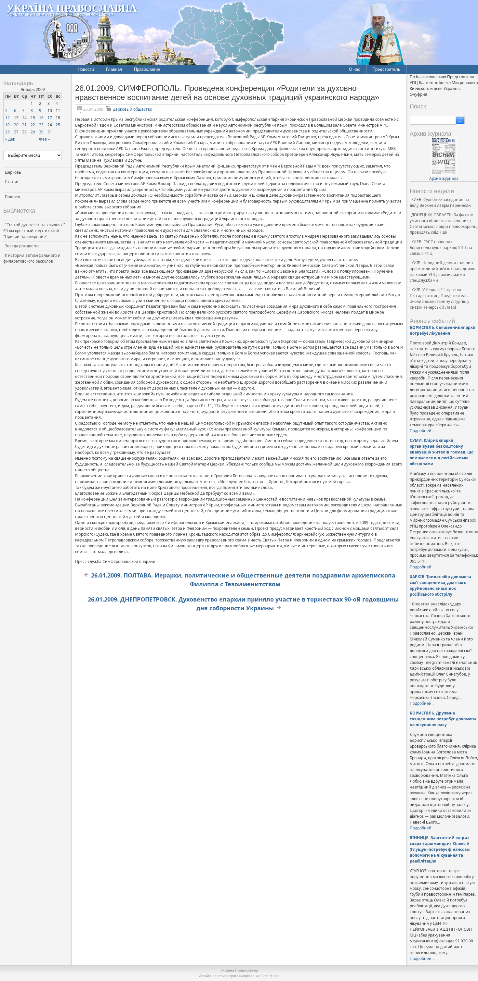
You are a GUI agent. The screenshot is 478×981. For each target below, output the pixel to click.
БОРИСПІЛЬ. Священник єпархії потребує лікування (442, 330)
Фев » (44, 139)
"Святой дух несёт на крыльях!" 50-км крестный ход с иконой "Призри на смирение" (34, 230)
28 (24, 132)
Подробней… (422, 430)
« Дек (10, 139)
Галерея (12, 197)
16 (41, 117)
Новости (86, 69)
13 (16, 117)
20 (16, 125)
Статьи (12, 181)
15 (33, 117)
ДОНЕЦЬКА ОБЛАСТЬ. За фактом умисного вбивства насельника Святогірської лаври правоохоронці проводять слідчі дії (444, 223)
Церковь (13, 172)
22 (33, 125)
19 (7, 125)
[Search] (460, 120)
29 (33, 132)
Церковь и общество (132, 109)
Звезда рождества (22, 246)
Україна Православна (72, 7)
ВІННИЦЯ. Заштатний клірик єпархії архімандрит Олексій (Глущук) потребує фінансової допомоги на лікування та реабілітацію (440, 849)
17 (49, 117)
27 (16, 132)
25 (58, 125)
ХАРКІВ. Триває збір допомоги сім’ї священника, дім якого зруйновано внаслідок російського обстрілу (440, 585)
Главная (114, 69)
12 (7, 117)
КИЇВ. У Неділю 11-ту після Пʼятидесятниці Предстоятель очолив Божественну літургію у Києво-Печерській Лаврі (439, 298)
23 (41, 125)
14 (24, 117)
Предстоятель (386, 69)
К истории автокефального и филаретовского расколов (31, 258)
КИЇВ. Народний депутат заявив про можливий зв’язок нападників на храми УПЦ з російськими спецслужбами (442, 271)
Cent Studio (270, 976)
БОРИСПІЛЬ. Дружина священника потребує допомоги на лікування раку (443, 718)
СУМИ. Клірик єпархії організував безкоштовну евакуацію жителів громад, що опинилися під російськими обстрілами (441, 452)
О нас (354, 69)
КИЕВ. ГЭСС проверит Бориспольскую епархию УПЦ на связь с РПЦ (441, 247)
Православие (147, 69)
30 (41, 132)
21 (24, 125)
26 (7, 132)
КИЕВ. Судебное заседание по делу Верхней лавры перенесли (440, 202)
